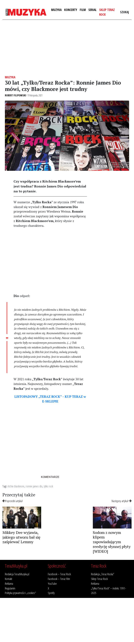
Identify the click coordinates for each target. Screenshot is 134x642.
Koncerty (70, 10)
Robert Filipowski (15, 95)
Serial (92, 10)
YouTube (52, 583)
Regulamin (10, 588)
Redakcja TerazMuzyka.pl (17, 574)
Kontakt (8, 579)
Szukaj (124, 12)
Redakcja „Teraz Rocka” (102, 574)
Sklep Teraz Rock (107, 12)
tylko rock (48, 486)
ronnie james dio (34, 486)
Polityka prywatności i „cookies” (20, 593)
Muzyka (56, 10)
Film (83, 10)
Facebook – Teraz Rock (59, 574)
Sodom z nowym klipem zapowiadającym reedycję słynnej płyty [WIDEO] (112, 542)
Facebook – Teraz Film (59, 579)
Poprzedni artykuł (14, 501)
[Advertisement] (67, 47)
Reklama (9, 583)
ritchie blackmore (16, 486)
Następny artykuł (120, 501)
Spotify (51, 593)
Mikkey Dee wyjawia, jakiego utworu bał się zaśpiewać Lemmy (21, 537)
